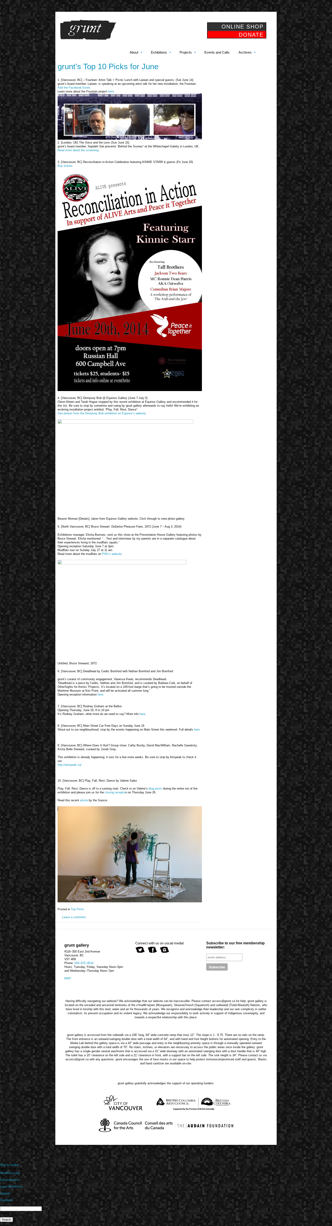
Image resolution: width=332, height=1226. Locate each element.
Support (5, 1193)
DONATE (251, 35)
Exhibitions (159, 52)
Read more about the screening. (78, 150)
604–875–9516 (84, 963)
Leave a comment (74, 917)
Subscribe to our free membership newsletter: (235, 945)
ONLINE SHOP (243, 27)
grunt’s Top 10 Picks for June (108, 66)
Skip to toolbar (9, 1165)
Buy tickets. (65, 165)
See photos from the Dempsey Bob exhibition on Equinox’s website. (102, 413)
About (134, 52)
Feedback (6, 1200)
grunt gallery (88, 30)
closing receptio (115, 792)
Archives (245, 52)
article (84, 800)
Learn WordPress (11, 1186)
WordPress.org (9, 1173)
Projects (186, 52)
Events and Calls (216, 52)
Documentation (10, 1179)
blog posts (155, 788)
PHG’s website (112, 554)
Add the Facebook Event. (74, 87)
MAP (67, 978)
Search (4, 1213)
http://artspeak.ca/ (70, 764)
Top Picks (77, 909)
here (111, 91)
